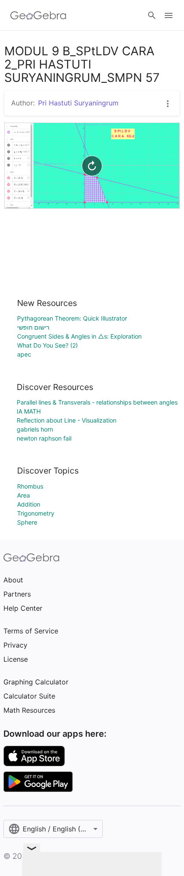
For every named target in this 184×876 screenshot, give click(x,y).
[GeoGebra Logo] (38, 15)
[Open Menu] (168, 15)
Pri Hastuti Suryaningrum (78, 103)
